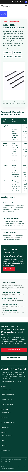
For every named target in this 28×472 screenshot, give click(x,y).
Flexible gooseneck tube (9, 298)
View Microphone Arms (14, 357)
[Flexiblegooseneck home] (7, 6)
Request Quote (9, 269)
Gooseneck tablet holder (9, 304)
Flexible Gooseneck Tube (8, 394)
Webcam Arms (5, 427)
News (2, 440)
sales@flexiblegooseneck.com (13, 381)
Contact (3, 445)
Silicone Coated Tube (7, 404)
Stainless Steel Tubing (7, 399)
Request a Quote (6, 451)
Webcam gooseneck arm (9, 310)
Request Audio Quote (14, 350)
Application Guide (6, 412)
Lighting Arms (5, 417)
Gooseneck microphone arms (11, 292)
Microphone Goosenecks (8, 422)
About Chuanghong (6, 435)
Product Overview (6, 389)
